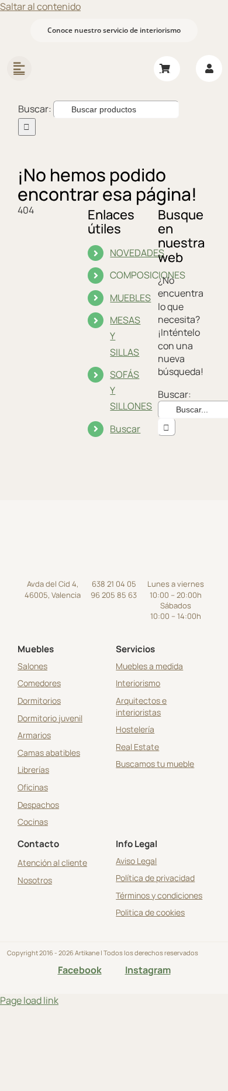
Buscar (125, 428)
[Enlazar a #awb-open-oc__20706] (19, 68)
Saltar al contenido (40, 6)
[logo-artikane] (84, 52)
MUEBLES (130, 297)
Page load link (29, 1000)
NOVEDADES (137, 252)
